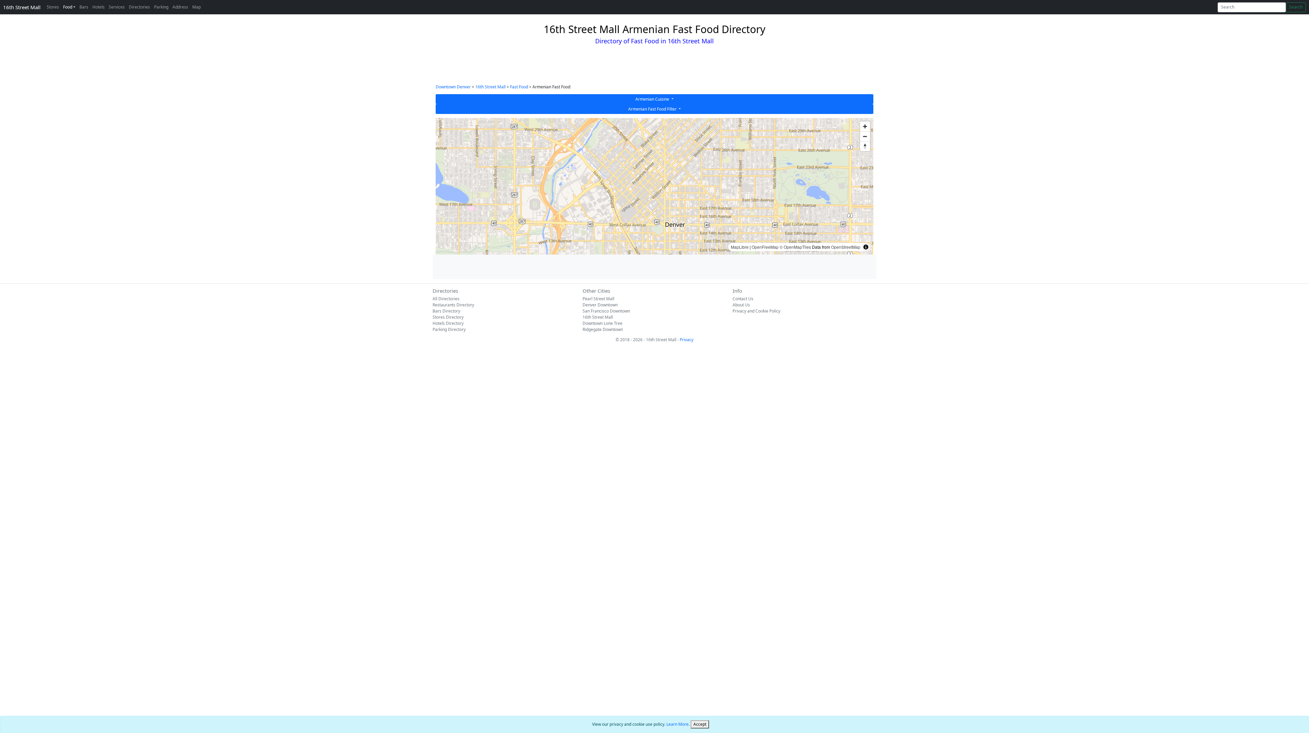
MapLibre (740, 247)
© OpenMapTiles (795, 247)
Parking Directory (449, 329)
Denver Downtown (600, 305)
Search (1296, 7)
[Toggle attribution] (866, 247)
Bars (83, 7)
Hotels (98, 7)
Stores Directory (448, 317)
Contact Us (743, 299)
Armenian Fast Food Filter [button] (653, 109)
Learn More (677, 724)
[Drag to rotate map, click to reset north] (865, 146)
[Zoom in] (865, 126)
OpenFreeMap (765, 247)
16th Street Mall (22, 7)
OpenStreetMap (845, 247)
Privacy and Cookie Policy (756, 311)
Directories (139, 7)
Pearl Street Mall (598, 299)
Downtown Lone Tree (602, 323)
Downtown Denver (453, 87)
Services (117, 7)
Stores (53, 7)
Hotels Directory (448, 323)
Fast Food (519, 87)
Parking (161, 7)
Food (67, 7)
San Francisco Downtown (606, 311)
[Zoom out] (865, 136)
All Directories (446, 299)
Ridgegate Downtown (603, 329)
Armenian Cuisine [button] (652, 99)
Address (180, 7)
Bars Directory (446, 311)
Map (196, 7)
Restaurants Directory (453, 305)
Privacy (686, 340)
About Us (741, 305)
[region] (654, 186)
